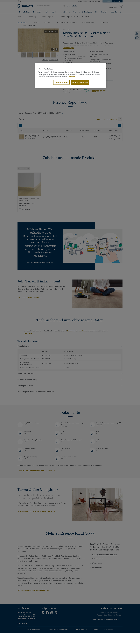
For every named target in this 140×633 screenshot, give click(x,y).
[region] (70, 75)
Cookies (72, 76)
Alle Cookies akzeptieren (80, 82)
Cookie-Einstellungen (61, 82)
